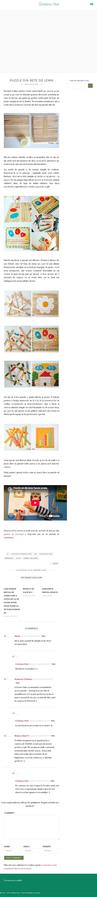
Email (26, 846)
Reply (43, 636)
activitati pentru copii (21, 554)
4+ (8, 554)
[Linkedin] (15, 4)
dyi (35, 554)
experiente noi (46, 554)
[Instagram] (22, 4)
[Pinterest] (19, 4)
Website (47, 846)
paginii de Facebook (13, 534)
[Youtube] (12, 4)
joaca (18, 558)
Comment (9, 813)
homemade (9, 558)
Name (7, 846)
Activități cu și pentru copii (31, 570)
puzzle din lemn (31, 558)
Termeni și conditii (13, 880)
